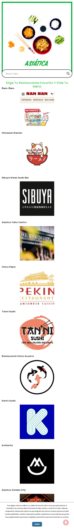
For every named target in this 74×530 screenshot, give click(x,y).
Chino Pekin (9, 266)
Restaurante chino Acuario (18, 356)
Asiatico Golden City (14, 489)
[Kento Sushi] (37, 436)
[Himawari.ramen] (37, 169)
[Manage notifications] (66, 522)
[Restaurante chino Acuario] (37, 392)
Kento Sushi (9, 400)
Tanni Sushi (8, 311)
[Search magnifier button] (68, 73)
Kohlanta (7, 445)
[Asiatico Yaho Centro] (37, 258)
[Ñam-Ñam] (37, 124)
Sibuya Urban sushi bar (15, 177)
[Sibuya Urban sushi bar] (37, 213)
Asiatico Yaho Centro (14, 222)
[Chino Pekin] (37, 303)
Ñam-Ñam (8, 88)
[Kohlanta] (37, 481)
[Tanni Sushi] (37, 347)
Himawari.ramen (12, 132)
